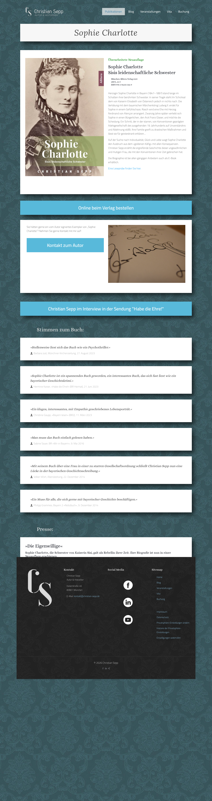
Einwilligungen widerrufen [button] (169, 638)
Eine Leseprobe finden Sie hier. (124, 168)
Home (159, 577)
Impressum (162, 612)
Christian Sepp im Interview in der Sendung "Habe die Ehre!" (106, 308)
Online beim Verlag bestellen (106, 207)
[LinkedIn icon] (106, 668)
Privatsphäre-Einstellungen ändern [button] (173, 623)
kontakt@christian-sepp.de (87, 596)
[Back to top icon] (198, 795)
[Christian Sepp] (44, 11)
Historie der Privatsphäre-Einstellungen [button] (169, 630)
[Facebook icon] (103, 668)
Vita (158, 593)
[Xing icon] (109, 668)
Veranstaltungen (164, 588)
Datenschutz (163, 617)
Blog (159, 582)
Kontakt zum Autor (65, 245)
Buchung (161, 599)
